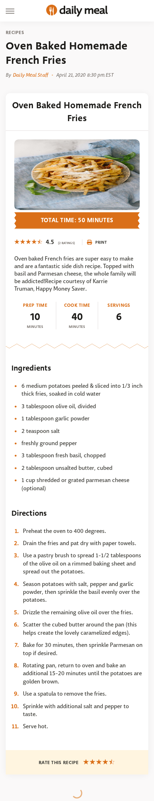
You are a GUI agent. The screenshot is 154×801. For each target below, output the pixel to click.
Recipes (15, 32)
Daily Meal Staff (30, 75)
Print (101, 242)
